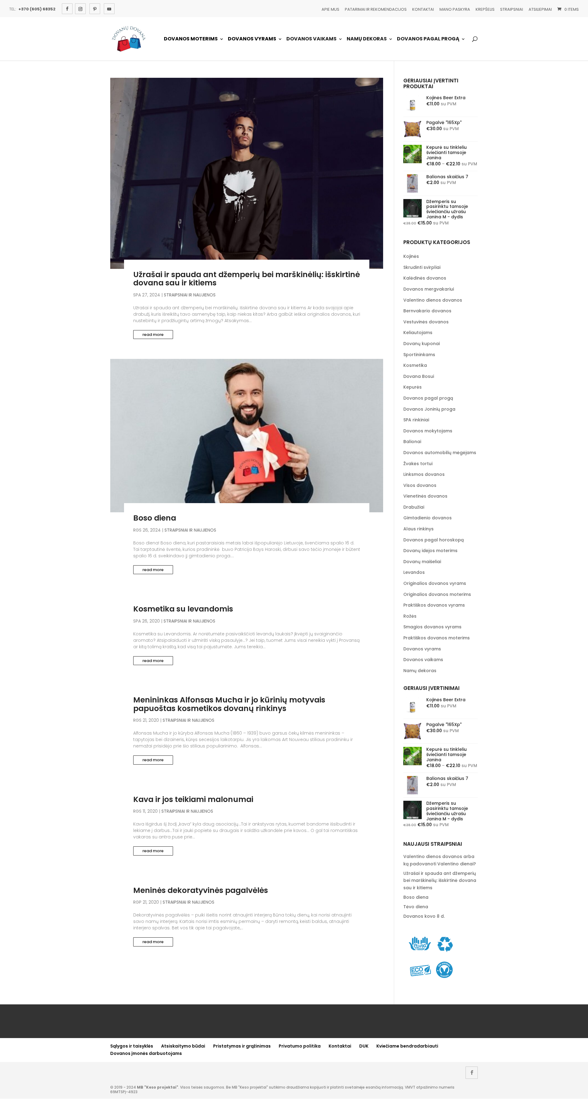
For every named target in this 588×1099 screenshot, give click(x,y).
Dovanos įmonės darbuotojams (146, 1053)
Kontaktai (423, 9)
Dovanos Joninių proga (429, 409)
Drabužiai (413, 507)
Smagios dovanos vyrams (432, 627)
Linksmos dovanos (424, 474)
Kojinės (411, 256)
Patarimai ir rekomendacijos (376, 9)
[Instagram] (80, 8)
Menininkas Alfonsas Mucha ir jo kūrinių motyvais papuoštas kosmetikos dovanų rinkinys (229, 704)
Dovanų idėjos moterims (430, 551)
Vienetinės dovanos (425, 496)
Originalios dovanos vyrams (434, 583)
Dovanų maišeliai (422, 562)
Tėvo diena (415, 907)
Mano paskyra (454, 9)
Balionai (412, 441)
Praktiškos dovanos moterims (436, 638)
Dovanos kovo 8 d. (424, 916)
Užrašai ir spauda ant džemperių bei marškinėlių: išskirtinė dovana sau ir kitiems (246, 278)
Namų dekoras (367, 39)
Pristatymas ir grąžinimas (242, 1046)
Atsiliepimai (540, 9)
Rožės (410, 616)
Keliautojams (417, 332)
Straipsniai (511, 9)
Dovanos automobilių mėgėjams (439, 453)
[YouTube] (109, 8)
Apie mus (330, 9)
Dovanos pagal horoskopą (433, 540)
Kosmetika (415, 365)
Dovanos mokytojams (427, 431)
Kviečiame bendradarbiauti (407, 1046)
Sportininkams (419, 355)
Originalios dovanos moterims (437, 594)
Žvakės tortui (417, 464)
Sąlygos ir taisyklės (131, 1046)
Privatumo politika (300, 1046)
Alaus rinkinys (418, 529)
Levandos (414, 572)
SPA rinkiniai (416, 420)
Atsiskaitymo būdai (183, 1046)
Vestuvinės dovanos (426, 322)
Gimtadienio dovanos (427, 518)
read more (153, 334)
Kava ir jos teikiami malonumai (193, 799)
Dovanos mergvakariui (428, 289)
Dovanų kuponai (421, 344)
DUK (363, 1046)
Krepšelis (485, 9)
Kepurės (412, 387)
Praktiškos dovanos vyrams (434, 605)
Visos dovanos (419, 485)
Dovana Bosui (418, 376)
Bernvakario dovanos (427, 311)
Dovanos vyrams (252, 39)
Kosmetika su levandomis (183, 609)
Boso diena (154, 518)
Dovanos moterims (191, 39)
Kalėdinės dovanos (424, 278)
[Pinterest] (94, 8)
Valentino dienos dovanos (432, 300)
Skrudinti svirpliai (421, 267)
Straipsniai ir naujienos (190, 295)
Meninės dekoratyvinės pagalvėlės (200, 890)
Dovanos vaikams (311, 39)
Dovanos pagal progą (428, 39)
